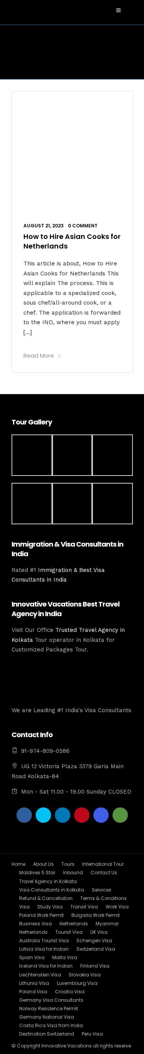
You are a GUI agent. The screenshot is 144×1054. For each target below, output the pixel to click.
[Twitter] (43, 815)
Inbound (73, 872)
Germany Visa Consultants (51, 1000)
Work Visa (117, 906)
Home (18, 864)
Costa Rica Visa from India (51, 1025)
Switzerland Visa (95, 949)
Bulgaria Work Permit (95, 915)
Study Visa (50, 906)
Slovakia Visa (85, 974)
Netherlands (74, 923)
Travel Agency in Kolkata (48, 881)
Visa (24, 906)
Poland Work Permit (41, 915)
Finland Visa (94, 966)
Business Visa (35, 923)
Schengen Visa (94, 940)
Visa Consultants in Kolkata (51, 890)
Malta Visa (64, 957)
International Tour (103, 864)
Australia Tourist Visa (44, 940)
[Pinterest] (81, 815)
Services (101, 890)
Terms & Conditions (103, 898)
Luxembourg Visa (77, 983)
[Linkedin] (62, 815)
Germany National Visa (46, 1017)
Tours (67, 864)
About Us (43, 864)
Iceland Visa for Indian (46, 966)
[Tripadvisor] (120, 815)
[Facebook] (24, 815)
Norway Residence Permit (48, 1008)
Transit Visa (84, 906)
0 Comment (83, 225)
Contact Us (104, 872)
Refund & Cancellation (46, 898)
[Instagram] (101, 815)
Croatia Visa (69, 991)
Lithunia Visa (34, 983)
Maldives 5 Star (37, 872)
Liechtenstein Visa (40, 974)
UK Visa (99, 932)
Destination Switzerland (46, 1034)
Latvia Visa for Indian (44, 949)
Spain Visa (32, 957)
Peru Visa (92, 1034)
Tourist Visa (69, 932)
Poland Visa (33, 991)
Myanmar (107, 923)
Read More (38, 355)
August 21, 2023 (43, 225)
